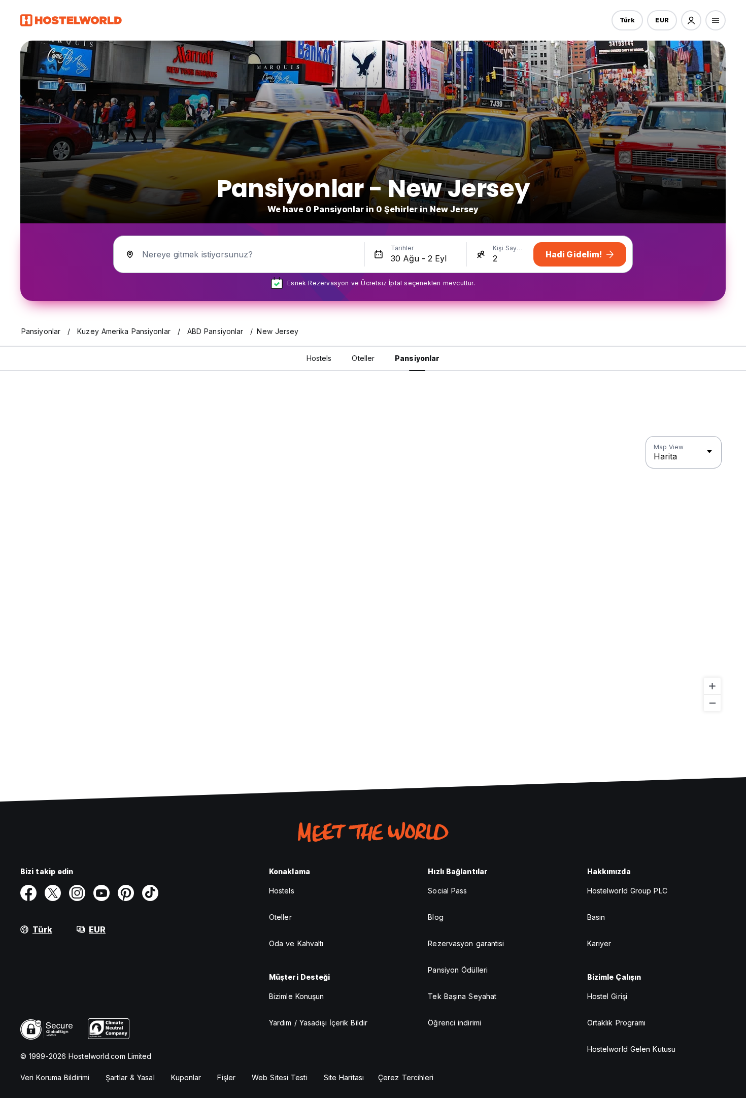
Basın (596, 917)
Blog (435, 917)
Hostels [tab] (319, 358)
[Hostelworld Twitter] (53, 893)
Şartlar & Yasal (130, 1077)
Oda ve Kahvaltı (296, 943)
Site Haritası (344, 1077)
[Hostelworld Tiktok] (150, 893)
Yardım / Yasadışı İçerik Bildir (318, 1022)
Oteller (280, 917)
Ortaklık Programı (616, 1022)
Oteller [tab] (363, 358)
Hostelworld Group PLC (627, 890)
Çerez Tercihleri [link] (406, 1077)
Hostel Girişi (607, 996)
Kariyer (599, 943)
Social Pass (447, 890)
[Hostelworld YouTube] (101, 893)
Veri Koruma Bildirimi (54, 1077)
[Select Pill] (691, 20)
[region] (373, 574)
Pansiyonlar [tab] (417, 358)
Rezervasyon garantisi (466, 943)
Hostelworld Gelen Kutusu (631, 1049)
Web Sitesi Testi (280, 1077)
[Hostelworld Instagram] (77, 893)
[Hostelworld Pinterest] (126, 893)
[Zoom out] (712, 702)
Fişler (226, 1077)
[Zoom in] (712, 686)
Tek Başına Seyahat (462, 996)
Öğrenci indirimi (454, 1022)
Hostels (281, 890)
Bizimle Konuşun (296, 996)
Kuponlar (186, 1077)
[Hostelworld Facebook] (28, 893)
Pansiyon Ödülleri (458, 970)
